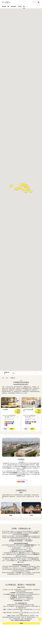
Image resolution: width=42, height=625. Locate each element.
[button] (33, 2)
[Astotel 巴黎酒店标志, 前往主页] (7, 2)
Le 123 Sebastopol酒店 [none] (28, 410)
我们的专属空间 (13, 6)
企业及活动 (20, 6)
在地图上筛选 (6, 373)
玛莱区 (10, 515)
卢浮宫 (31, 515)
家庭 (8, 6)
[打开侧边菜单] (3, 2)
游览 (24, 6)
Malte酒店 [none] (5, 409)
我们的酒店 (4, 6)
